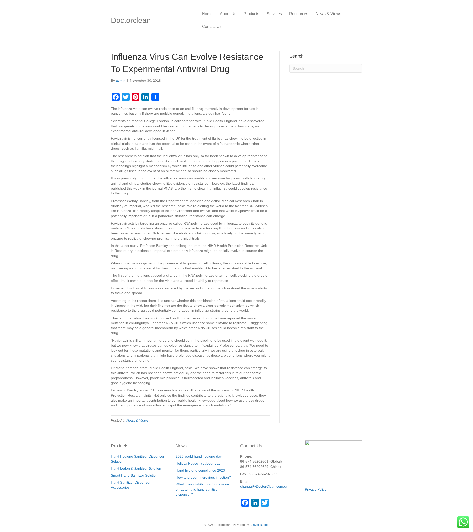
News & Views (328, 14)
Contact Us (211, 26)
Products (251, 14)
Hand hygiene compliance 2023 (200, 470)
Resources (298, 14)
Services (274, 14)
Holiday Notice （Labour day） (200, 463)
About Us (228, 14)
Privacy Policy (315, 489)
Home (207, 14)
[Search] (358, 20)
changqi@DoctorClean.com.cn (264, 486)
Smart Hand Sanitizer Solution (134, 475)
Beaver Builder (260, 525)
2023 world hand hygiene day (199, 456)
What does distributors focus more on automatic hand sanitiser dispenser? (202, 489)
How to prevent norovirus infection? (203, 477)
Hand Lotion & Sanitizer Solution (136, 468)
